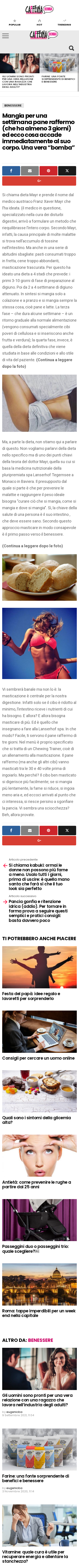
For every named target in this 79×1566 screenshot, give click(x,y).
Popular (15, 24)
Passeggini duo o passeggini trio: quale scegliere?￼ (35, 1249)
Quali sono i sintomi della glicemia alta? (36, 1120)
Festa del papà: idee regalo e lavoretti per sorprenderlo (31, 996)
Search (71, 47)
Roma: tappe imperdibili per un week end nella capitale (38, 1313)
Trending (64, 24)
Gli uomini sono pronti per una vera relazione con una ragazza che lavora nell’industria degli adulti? (18, 82)
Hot (39, 24)
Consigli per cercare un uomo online (38, 1058)
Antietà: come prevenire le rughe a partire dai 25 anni (36, 1184)
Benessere (13, 105)
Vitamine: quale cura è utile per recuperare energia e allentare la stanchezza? (35, 1556)
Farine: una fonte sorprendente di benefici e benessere (58, 79)
